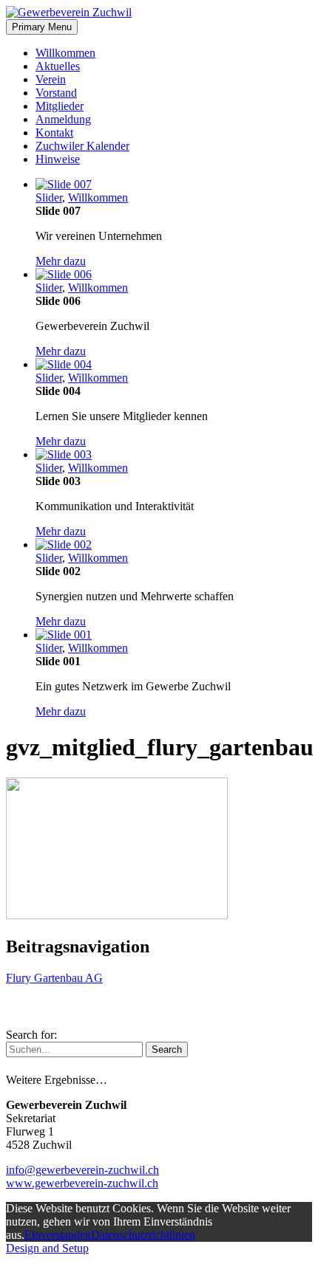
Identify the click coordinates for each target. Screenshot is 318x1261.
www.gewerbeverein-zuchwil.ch (82, 1183)
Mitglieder (59, 106)
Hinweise (57, 159)
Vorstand (56, 92)
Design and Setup (47, 1248)
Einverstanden (57, 1235)
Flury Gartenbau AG (54, 978)
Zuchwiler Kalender (82, 146)
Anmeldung (63, 119)
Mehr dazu (60, 261)
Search (167, 1049)
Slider (48, 197)
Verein (50, 79)
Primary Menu (42, 26)
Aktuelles (57, 66)
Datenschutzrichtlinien (143, 1235)
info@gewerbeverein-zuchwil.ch (82, 1170)
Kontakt (54, 132)
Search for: (31, 1034)
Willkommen (65, 53)
